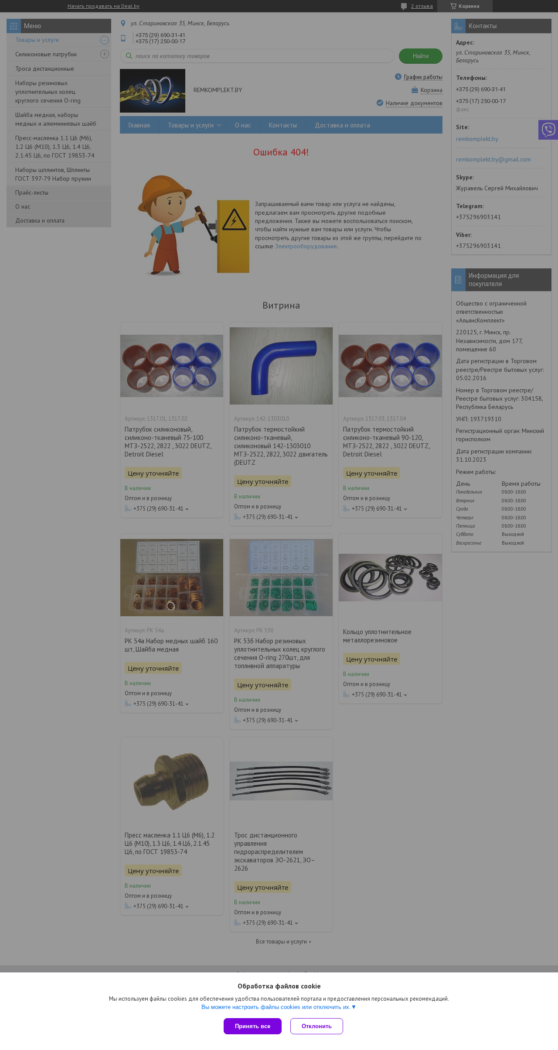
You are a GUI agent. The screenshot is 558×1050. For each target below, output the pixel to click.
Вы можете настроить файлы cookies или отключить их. (276, 1007)
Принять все (252, 1026)
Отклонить (317, 1026)
